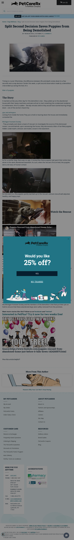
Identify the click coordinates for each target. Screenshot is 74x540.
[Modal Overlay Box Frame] (37, 270)
